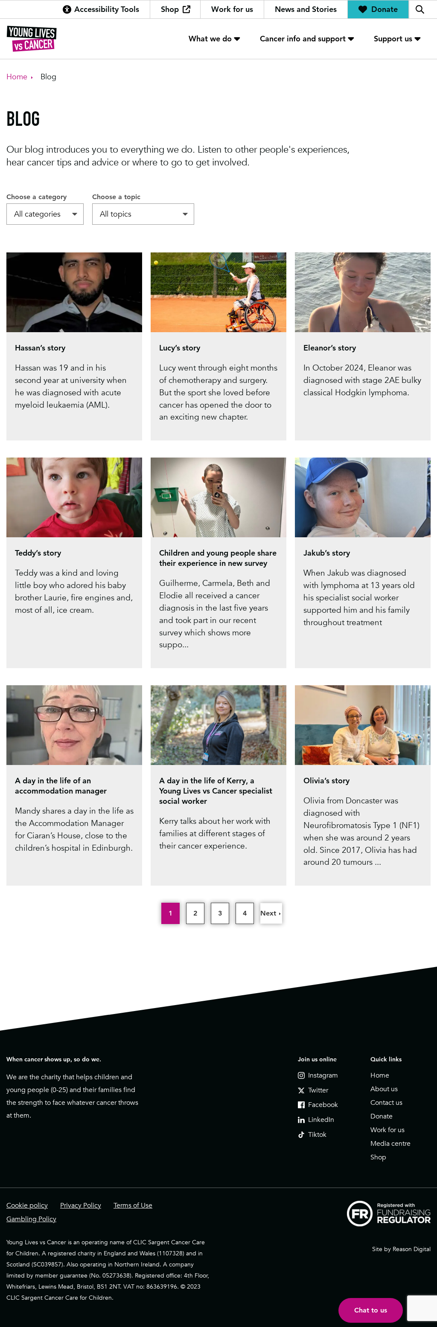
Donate (384, 9)
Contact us (386, 1102)
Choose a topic (116, 197)
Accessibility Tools (106, 9)
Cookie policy (27, 1205)
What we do (210, 38)
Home (379, 1075)
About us (384, 1089)
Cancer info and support (303, 38)
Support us (393, 38)
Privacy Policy (80, 1205)
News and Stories (306, 9)
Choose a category (36, 197)
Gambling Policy (31, 1219)
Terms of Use (133, 1205)
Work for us (232, 9)
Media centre (390, 1143)
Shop (170, 9)
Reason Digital (412, 1249)
